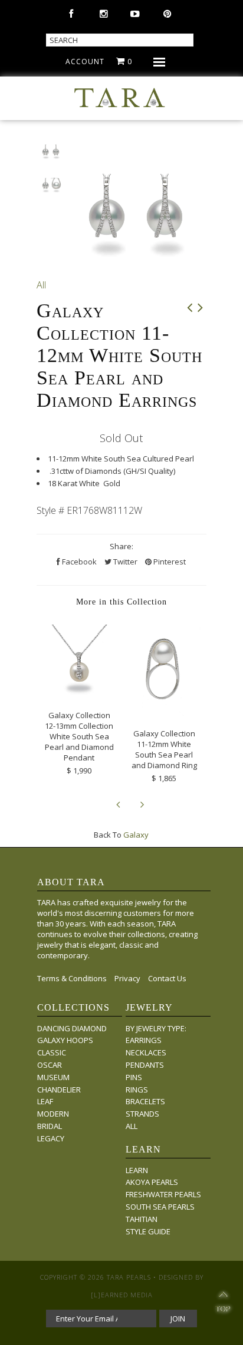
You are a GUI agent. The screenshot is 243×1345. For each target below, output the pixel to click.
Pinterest (169, 561)
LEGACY (50, 1138)
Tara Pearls (129, 1277)
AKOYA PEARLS (152, 1182)
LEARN (137, 1170)
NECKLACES (146, 1052)
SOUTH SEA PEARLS (160, 1206)
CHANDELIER (59, 1089)
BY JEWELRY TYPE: (156, 1028)
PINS (134, 1077)
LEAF (45, 1101)
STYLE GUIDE (148, 1231)
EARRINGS (144, 1040)
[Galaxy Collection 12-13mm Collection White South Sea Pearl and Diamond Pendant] (79, 694)
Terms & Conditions (72, 978)
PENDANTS (145, 1065)
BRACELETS (145, 1101)
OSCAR (49, 1065)
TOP (222, 1303)
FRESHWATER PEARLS (163, 1194)
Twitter (124, 561)
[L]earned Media (122, 1294)
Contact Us (167, 978)
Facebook (78, 561)
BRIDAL (49, 1126)
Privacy (127, 978)
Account (84, 62)
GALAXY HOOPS (65, 1040)
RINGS (137, 1089)
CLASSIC (51, 1052)
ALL (131, 1126)
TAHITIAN (141, 1219)
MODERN (53, 1113)
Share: (121, 546)
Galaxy (136, 834)
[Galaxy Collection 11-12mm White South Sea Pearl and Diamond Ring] (164, 713)
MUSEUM (53, 1077)
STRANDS (142, 1113)
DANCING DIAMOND (72, 1028)
